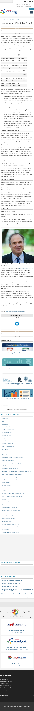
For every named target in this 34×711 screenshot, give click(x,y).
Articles (18, 4)
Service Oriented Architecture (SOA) (10, 488)
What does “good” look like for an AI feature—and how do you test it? (17, 590)
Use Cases (4, 513)
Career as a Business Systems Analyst (10, 532)
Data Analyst (3, 692)
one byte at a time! (17, 666)
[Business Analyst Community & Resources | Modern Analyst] (8, 12)
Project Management (7, 466)
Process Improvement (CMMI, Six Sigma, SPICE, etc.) (14, 463)
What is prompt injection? (10, 586)
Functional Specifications (7, 443)
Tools (3, 504)
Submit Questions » (28, 597)
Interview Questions (26, 6)
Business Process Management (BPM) (10, 524)
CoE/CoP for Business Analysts (9, 427)
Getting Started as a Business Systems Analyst (12, 452)
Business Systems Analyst (6, 688)
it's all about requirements (17, 632)
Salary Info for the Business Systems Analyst (12, 474)
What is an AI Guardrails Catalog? (12, 580)
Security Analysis (6, 482)
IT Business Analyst (4, 683)
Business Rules (21, 311)
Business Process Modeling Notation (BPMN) (12, 527)
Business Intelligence (6, 521)
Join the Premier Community (16, 647)
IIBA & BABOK (5, 454)
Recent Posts (4, 19)
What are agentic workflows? (11, 583)
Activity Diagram (5, 418)
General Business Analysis (8, 446)
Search (9, 19)
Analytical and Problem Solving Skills (10, 479)
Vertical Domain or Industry (8, 518)
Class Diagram (5, 424)
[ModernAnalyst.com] (17, 641)
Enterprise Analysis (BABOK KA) (9, 438)
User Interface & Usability (8, 515)
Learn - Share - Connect (17, 630)
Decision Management (7, 432)
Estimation (4, 441)
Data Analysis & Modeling (12, 311)
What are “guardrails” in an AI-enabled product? (17, 594)
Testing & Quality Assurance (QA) (9, 502)
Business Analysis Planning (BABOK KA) (11, 510)
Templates (17, 6)
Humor (28, 4)
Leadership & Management (8, 460)
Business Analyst (4, 679)
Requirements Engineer (5, 685)
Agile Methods (5, 449)
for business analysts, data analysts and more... (17, 649)
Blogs (23, 4)
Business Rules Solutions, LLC (26, 268)
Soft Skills (4, 490)
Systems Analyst (4, 690)
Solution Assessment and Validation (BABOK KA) (13, 493)
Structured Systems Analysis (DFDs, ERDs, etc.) (12, 496)
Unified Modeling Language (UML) (10, 507)
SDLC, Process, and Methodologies (10, 477)
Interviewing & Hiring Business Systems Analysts (13, 457)
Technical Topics (5, 499)
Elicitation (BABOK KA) (7, 435)
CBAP (3, 421)
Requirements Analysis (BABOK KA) (10, 468)
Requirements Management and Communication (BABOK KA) (16, 471)
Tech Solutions (17, 664)
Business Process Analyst (6, 681)
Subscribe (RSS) (15, 19)
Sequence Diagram (6, 485)
